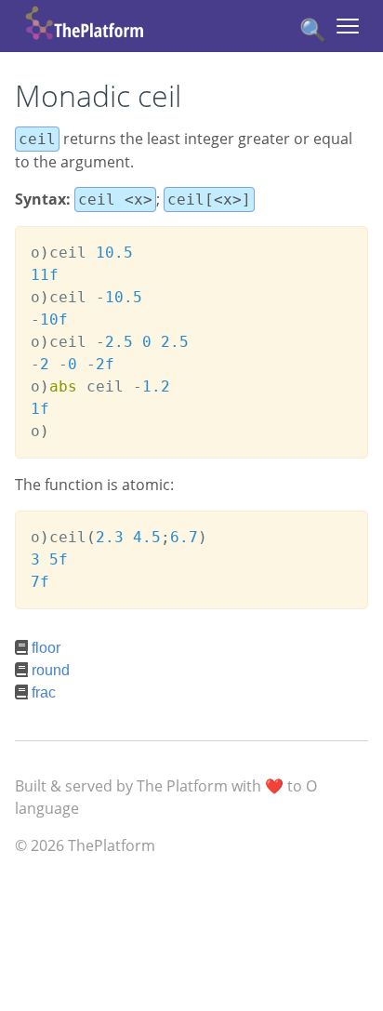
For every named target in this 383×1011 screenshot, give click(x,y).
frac (44, 692)
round (51, 670)
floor (46, 648)
